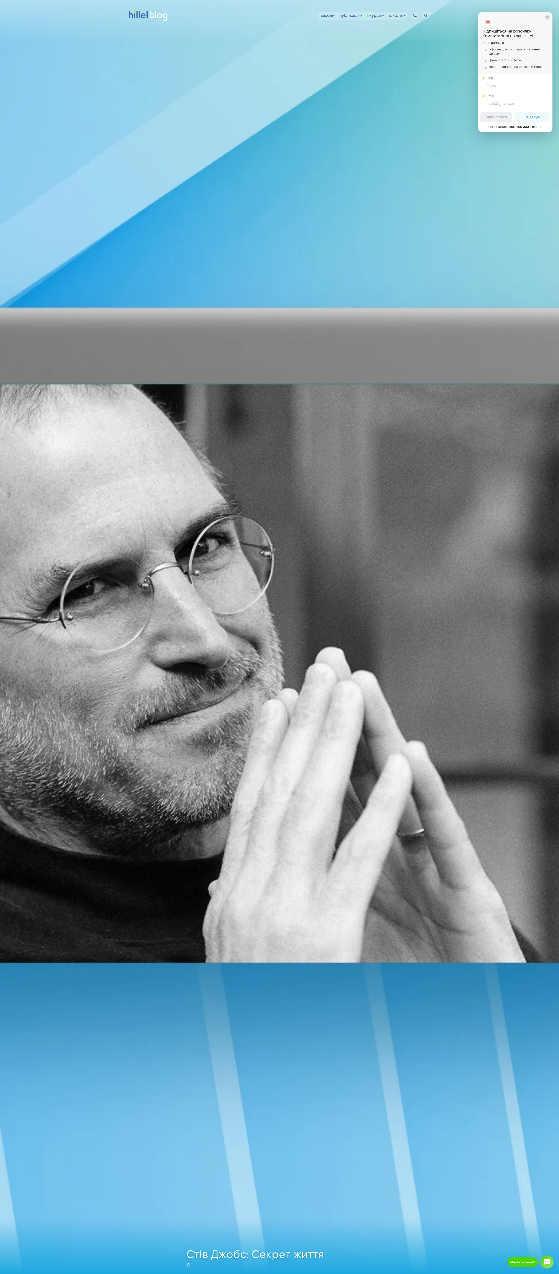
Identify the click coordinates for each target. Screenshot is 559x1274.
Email (491, 96)
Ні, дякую (532, 117)
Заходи (328, 16)
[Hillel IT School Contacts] (415, 16)
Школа (395, 16)
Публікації (349, 16)
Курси (375, 16)
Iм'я (490, 78)
